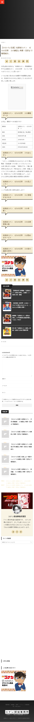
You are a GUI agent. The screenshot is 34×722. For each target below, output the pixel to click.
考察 (17, 704)
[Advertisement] (17, 22)
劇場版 (12, 704)
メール (4, 385)
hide (21, 87)
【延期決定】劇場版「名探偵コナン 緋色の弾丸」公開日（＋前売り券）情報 (21, 292)
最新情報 (7, 704)
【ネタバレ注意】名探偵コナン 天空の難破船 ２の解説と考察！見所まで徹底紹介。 (21, 421)
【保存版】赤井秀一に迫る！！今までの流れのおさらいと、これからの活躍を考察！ (21, 305)
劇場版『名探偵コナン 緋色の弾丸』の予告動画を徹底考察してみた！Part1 (21, 318)
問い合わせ (18, 706)
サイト (4, 392)
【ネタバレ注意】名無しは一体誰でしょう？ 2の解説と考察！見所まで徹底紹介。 (21, 459)
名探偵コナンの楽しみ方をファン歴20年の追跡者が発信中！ (17, 718)
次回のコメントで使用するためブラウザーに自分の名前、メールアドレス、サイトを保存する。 (16, 400)
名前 (3, 378)
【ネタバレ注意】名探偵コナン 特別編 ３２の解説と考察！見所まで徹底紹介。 (21, 471)
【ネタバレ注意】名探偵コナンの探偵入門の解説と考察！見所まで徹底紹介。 (21, 446)
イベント (22, 704)
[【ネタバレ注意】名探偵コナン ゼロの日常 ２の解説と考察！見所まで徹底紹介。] (19, 61)
